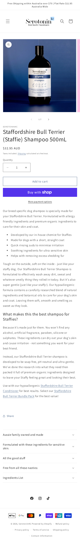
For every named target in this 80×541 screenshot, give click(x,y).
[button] (7, 21)
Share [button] (10, 416)
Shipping (22, 153)
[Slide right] (48, 119)
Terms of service (41, 529)
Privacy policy (22, 529)
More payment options (40, 201)
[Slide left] (31, 119)
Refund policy (62, 523)
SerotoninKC (25, 523)
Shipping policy (61, 529)
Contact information (41, 535)
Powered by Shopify (42, 523)
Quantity (8, 160)
